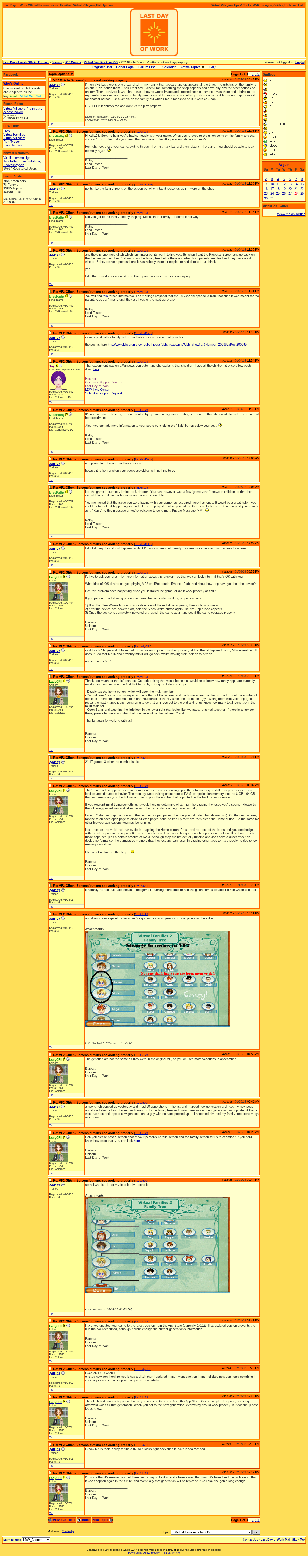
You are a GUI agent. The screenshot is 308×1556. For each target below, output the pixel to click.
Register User (102, 67)
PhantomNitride (29, 161)
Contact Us (250, 1539)
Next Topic (100, 1520)
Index (85, 1520)
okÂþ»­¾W (174, 1552)
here (96, 369)
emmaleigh (22, 158)
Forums (57, 62)
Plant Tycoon (12, 145)
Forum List (146, 67)
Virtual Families (14, 134)
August (284, 165)
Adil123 (54, 85)
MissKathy (68, 1531)
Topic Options (59, 74)
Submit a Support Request (103, 393)
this (105, 296)
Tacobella (10, 161)
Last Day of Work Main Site (279, 1539)
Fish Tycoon (11, 141)
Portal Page (125, 67)
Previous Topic (63, 1520)
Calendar (169, 67)
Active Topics (190, 67)
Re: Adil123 (141, 131)
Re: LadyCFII (142, 646)
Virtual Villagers (14, 138)
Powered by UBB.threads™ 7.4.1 (147, 1552)
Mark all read (12, 1540)
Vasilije (8, 158)
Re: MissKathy (143, 184)
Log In (299, 62)
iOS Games (73, 62)
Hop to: (166, 1532)
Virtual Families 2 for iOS (101, 62)
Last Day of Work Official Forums (26, 62)
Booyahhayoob (13, 165)
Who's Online (13, 83)
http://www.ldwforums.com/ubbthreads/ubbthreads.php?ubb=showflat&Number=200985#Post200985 (177, 344)
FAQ (212, 67)
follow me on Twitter (291, 214)
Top (51, 124)
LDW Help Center (97, 389)
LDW (6, 131)
